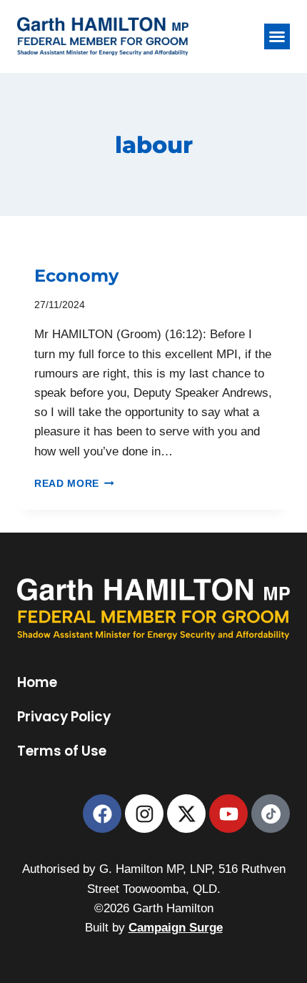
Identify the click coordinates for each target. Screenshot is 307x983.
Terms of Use (61, 751)
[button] (277, 36)
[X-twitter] (186, 813)
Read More (74, 483)
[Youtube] (228, 813)
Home (37, 682)
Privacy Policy (64, 717)
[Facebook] (102, 813)
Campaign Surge (176, 927)
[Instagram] (144, 813)
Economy (76, 275)
